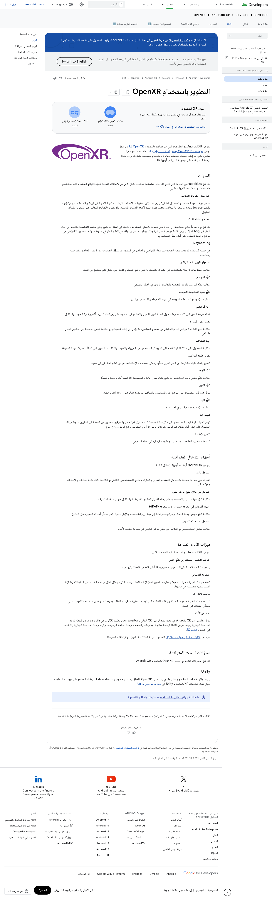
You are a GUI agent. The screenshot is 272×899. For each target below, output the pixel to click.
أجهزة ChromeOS (135, 831)
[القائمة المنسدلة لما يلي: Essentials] (215, 4)
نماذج (245, 24)
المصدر (214, 841)
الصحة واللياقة (175, 831)
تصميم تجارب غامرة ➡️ (159, 24)
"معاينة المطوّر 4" (178, 40)
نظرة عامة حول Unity (149, 684)
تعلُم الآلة (177, 825)
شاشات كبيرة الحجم (136, 819)
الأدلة (229, 24)
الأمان (215, 835)
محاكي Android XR (170, 697)
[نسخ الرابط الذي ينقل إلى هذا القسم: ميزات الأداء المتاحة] (173, 544)
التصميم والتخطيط (196, 4)
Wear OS (140, 825)
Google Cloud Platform (111, 874)
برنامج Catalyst (190, 24)
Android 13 (102, 843)
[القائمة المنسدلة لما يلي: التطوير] (161, 4)
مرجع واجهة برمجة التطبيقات (59, 831)
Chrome (154, 874)
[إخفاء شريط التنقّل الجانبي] (227, 892)
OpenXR (200, 15)
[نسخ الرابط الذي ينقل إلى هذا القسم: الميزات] (194, 176)
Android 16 (102, 825)
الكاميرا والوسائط (173, 837)
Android (213, 823)
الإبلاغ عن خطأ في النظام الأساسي (20, 819)
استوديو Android (34, 4)
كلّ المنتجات (84, 874)
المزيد (149, 4)
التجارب (213, 24)
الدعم (151, 44)
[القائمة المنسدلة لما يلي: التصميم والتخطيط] (183, 4)
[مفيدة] (60, 78)
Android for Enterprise (205, 829)
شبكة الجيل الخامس (172, 849)
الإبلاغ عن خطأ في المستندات (22, 825)
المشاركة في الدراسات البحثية (22, 837)
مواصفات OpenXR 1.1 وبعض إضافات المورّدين (177, 151)
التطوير (169, 4)
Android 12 (102, 849)
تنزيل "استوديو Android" (60, 837)
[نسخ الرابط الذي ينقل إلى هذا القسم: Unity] (197, 672)
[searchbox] (247, 36)
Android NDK (65, 843)
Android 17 (102, 819)
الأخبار (215, 847)
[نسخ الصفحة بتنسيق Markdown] (116, 92)
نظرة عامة (263, 24)
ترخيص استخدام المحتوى (127, 747)
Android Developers (199, 78)
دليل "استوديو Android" (60, 819)
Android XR (220, 15)
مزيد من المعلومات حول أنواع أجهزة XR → (181, 127)
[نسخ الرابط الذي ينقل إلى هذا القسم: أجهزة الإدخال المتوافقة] (167, 457)
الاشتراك (42, 890)
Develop (261, 15)
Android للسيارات (136, 837)
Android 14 (102, 837)
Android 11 (103, 855)
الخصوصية (176, 843)
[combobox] (106, 4)
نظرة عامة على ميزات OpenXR (183, 637)
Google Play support (24, 831)
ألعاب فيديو (176, 819)
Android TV (138, 843)
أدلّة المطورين (66, 825)
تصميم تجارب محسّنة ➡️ (125, 24)
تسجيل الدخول (11, 4)
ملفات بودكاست (210, 859)
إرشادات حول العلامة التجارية (178, 890)
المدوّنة (214, 853)
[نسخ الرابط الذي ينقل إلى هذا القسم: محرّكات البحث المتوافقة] (165, 653)
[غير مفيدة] (55, 78)
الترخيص (199, 890)
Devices (242, 15)
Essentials (227, 4)
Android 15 (102, 831)
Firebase (137, 874)
